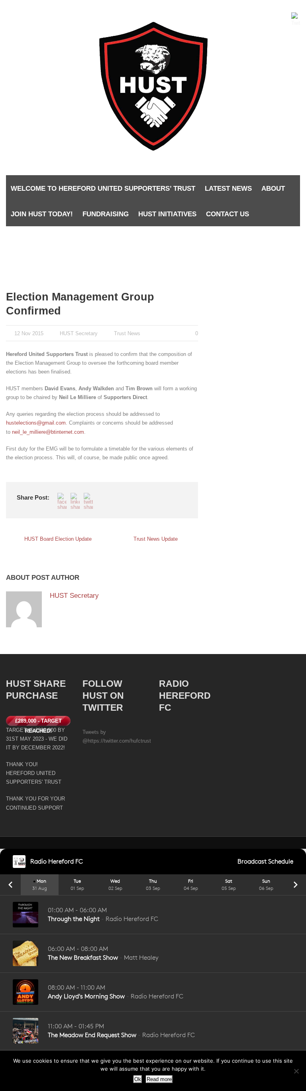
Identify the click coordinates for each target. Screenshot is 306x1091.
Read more (159, 1079)
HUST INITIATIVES (167, 214)
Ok (137, 1079)
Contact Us (227, 214)
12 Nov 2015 (28, 333)
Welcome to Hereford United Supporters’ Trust (103, 188)
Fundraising (105, 214)
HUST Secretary (79, 333)
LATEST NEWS (228, 188)
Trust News (127, 333)
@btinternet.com (65, 432)
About (273, 188)
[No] (296, 1071)
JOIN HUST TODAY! (42, 214)
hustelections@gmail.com (36, 423)
